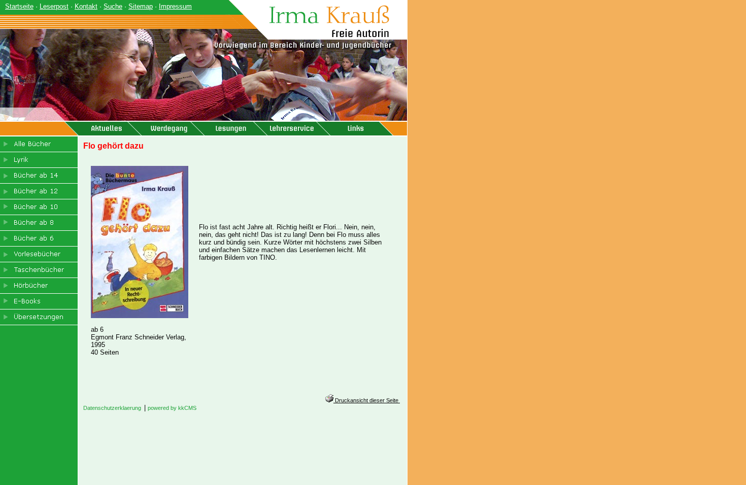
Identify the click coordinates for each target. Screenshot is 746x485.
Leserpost (54, 6)
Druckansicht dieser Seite (366, 400)
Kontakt (86, 6)
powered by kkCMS (172, 408)
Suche (113, 6)
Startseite (19, 6)
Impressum (175, 6)
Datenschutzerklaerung (112, 408)
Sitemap (140, 6)
